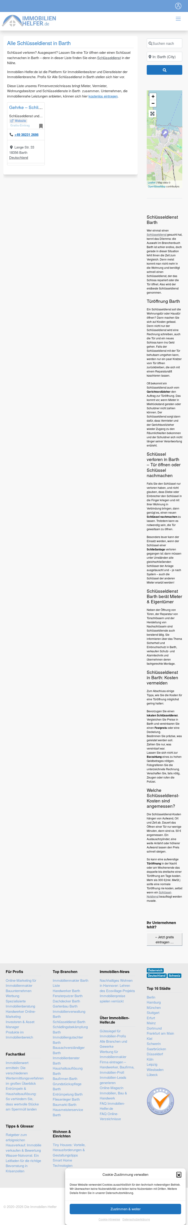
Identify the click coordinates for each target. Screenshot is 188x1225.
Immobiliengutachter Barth (68, 1040)
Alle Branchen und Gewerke (113, 1044)
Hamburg (154, 1002)
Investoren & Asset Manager (20, 1024)
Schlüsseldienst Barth (69, 1021)
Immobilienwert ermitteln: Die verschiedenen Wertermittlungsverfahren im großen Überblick (25, 1073)
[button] (179, 1174)
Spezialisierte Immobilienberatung (20, 1004)
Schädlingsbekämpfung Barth (70, 1029)
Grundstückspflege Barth (67, 1086)
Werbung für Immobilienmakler (113, 1054)
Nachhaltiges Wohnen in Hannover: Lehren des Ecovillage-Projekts (117, 985)
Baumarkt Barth (64, 1104)
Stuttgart (153, 1012)
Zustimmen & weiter (126, 1208)
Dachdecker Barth (66, 1001)
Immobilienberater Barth (66, 1060)
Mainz (151, 1022)
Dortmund (154, 1028)
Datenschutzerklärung (136, 1219)
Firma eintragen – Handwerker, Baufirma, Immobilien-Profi (117, 1067)
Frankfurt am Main (160, 1033)
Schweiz (174, 975)
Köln (150, 1059)
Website (20, 121)
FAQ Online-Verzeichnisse (110, 1116)
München (154, 1007)
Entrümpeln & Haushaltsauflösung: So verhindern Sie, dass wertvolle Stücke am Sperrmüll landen (22, 1098)
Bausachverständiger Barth (69, 1050)
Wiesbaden (155, 1069)
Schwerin (154, 1043)
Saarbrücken (156, 1048)
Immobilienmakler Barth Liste (70, 983)
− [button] (153, 103)
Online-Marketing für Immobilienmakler (21, 983)
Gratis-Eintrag (20, 125)
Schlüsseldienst (109, 57)
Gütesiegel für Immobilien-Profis (113, 1033)
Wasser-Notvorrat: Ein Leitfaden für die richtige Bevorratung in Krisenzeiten (23, 1163)
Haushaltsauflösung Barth (68, 1071)
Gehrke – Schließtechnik (33, 107)
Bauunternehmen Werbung (18, 993)
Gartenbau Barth (65, 1006)
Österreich (155, 970)
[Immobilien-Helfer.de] (29, 20)
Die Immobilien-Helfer (40, 1206)
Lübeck (152, 1074)
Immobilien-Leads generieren (113, 1080)
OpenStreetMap (157, 186)
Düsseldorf (155, 1053)
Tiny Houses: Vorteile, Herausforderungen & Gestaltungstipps (69, 1149)
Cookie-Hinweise (109, 1219)
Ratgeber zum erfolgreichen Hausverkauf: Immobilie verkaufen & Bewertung (23, 1142)
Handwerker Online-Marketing (21, 1014)
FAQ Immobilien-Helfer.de (112, 1106)
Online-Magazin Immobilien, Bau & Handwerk (113, 1092)
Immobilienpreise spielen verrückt (112, 998)
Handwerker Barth (66, 990)
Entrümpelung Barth (68, 1094)
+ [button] (153, 96)
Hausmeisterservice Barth (68, 1112)
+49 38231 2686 (26, 134)
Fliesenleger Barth (66, 1099)
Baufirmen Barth (65, 1078)
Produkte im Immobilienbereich (19, 1035)
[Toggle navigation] (178, 6)
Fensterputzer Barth (68, 995)
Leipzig (152, 1064)
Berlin (151, 997)
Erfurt (151, 1017)
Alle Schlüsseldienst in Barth (39, 42)
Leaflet (151, 182)
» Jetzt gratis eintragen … (164, 939)
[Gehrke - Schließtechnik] (165, 133)
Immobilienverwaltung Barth (69, 1014)
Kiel (149, 1038)
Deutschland (18, 157)
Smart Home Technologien (62, 1163)
